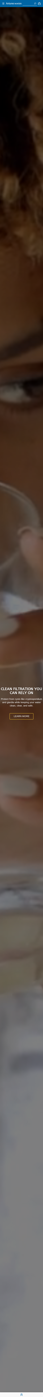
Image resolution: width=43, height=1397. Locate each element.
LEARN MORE (21, 716)
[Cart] (39, 3)
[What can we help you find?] (30, 4)
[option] (21, 702)
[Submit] (35, 4)
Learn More (21, 723)
